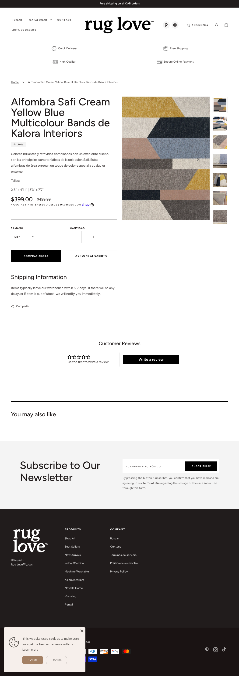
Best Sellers (72, 546)
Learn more (30, 649)
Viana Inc (70, 596)
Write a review (151, 359)
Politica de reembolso (124, 563)
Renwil (69, 604)
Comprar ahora (36, 256)
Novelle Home (74, 588)
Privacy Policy (119, 571)
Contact (115, 546)
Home (15, 82)
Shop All (70, 538)
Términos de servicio (123, 555)
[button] (197, 25)
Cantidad (77, 228)
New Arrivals (73, 555)
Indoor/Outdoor (75, 563)
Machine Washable (77, 571)
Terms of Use (151, 483)
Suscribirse (201, 466)
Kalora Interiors (74, 580)
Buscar (114, 538)
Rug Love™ (18, 564)
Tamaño (17, 228)
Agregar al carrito (91, 256)
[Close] (82, 631)
